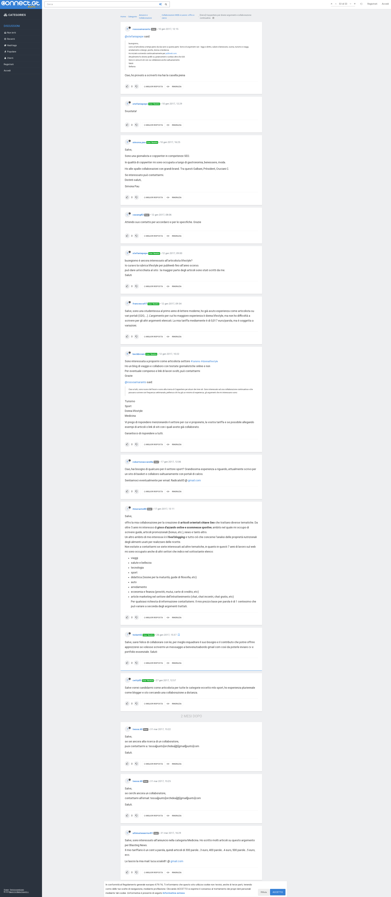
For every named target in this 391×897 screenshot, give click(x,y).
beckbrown (139, 354)
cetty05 (137, 680)
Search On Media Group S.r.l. (19, 892)
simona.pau (139, 142)
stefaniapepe (140, 103)
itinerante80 (139, 508)
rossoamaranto (141, 29)
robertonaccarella (143, 461)
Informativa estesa (174, 893)
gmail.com (194, 480)
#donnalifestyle (209, 361)
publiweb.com (171, 53)
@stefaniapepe (134, 36)
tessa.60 (138, 729)
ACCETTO (278, 892)
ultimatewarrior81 (143, 833)
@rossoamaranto (135, 382)
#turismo (195, 361)
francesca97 (140, 303)
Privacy (6, 890)
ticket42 (137, 634)
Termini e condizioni (17, 890)
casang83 (138, 214)
